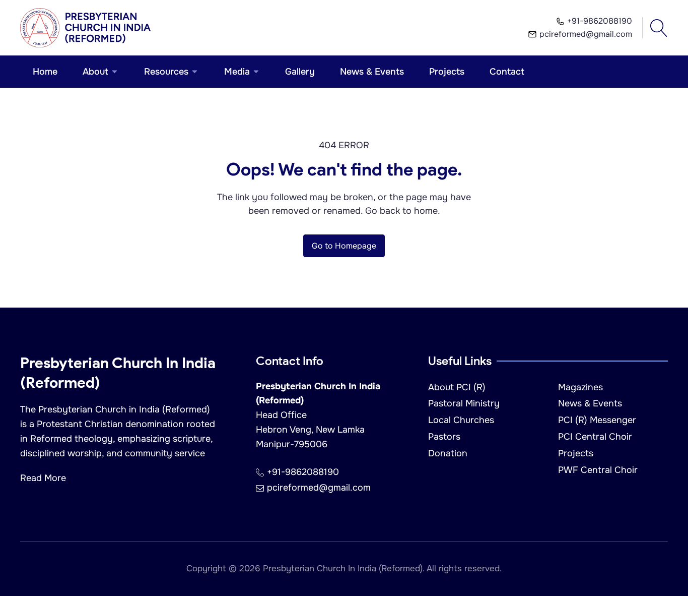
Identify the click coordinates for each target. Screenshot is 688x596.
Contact (507, 71)
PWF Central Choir (598, 469)
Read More (43, 478)
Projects (446, 71)
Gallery (300, 71)
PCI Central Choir (595, 436)
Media (237, 71)
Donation (447, 453)
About (95, 71)
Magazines (580, 387)
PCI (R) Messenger (597, 420)
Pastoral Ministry (464, 403)
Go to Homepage (344, 246)
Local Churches (461, 420)
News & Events (372, 71)
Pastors (444, 436)
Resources (166, 71)
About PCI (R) (457, 387)
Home (45, 71)
